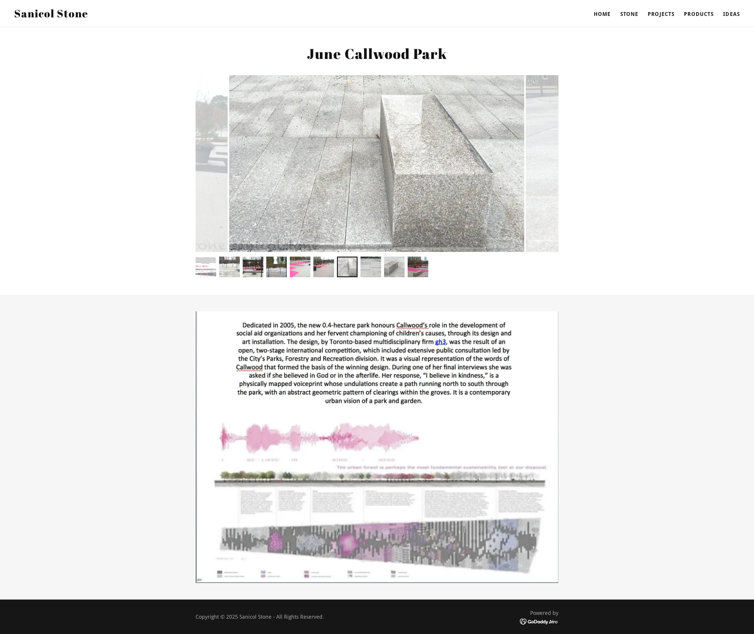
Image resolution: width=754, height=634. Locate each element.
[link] (51, 15)
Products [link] (699, 14)
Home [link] (602, 14)
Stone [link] (629, 14)
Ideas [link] (731, 14)
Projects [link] (661, 14)
